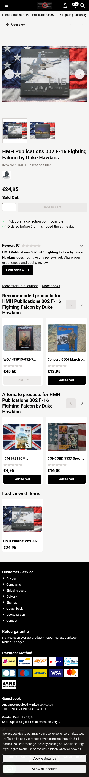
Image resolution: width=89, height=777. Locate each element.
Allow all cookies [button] (44, 769)
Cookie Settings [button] (44, 758)
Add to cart (66, 380)
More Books (51, 286)
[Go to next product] (82, 24)
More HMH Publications (20, 286)
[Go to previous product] (71, 24)
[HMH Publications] (6, 178)
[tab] (44, 245)
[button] (6, 5)
